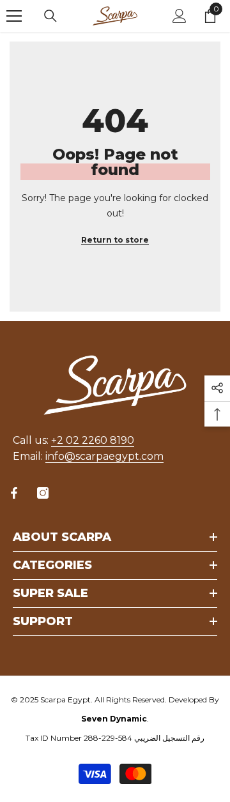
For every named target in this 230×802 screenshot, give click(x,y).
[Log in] (179, 16)
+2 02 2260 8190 (92, 440)
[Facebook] (14, 493)
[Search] (50, 16)
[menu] (14, 16)
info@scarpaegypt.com (104, 456)
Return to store (115, 240)
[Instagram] (42, 493)
